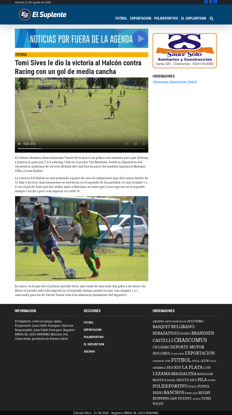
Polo (192, 386)
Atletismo (195, 321)
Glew (205, 361)
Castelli (163, 340)
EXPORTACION (140, 18)
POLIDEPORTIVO (166, 18)
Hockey (174, 367)
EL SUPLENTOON (193, 18)
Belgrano (182, 326)
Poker (211, 380)
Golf (213, 361)
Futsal (196, 360)
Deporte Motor (187, 346)
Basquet (161, 326)
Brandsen (202, 333)
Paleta (183, 380)
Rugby (204, 392)
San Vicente (181, 398)
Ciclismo (161, 347)
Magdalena (183, 373)
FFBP (167, 361)
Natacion (205, 374)
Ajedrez (158, 321)
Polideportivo (170, 386)
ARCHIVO (89, 351)
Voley (158, 403)
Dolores (161, 353)
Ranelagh (191, 393)
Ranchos (174, 392)
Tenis (206, 398)
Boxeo (185, 333)
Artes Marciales (175, 321)
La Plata (192, 367)
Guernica (159, 367)
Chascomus (160, 82)
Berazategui (166, 333)
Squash (196, 399)
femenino (158, 361)
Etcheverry (177, 353)
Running (161, 398)
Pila (202, 379)
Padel (171, 380)
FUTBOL (121, 18)
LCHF (207, 368)
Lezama (161, 373)
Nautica (159, 380)
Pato (193, 380)
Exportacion (177, 82)
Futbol (192, 82)
